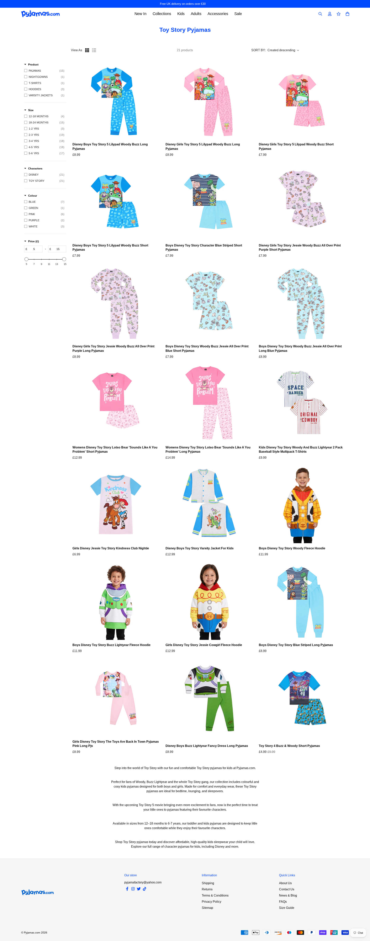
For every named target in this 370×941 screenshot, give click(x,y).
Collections (162, 14)
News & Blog (288, 895)
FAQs (283, 901)
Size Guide (286, 907)
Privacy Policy (211, 901)
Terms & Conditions (215, 895)
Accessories (218, 14)
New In (140, 14)
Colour (32, 195)
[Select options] (115, 100)
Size (31, 110)
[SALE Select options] (302, 698)
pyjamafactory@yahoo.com (142, 882)
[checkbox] (44, 71)
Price (33, 241)
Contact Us (286, 889)
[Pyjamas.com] (40, 13)
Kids (181, 14)
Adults (196, 14)
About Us (285, 883)
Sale (238, 14)
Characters (35, 168)
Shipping (208, 883)
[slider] (26, 259)
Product (33, 64)
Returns (207, 889)
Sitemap (207, 907)
